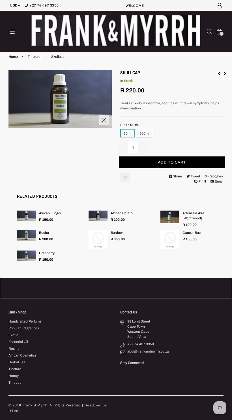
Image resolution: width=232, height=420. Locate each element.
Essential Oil (18, 342)
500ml (144, 133)
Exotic (13, 335)
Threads (14, 383)
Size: (129, 125)
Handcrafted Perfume (25, 321)
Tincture (34, 57)
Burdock (117, 233)
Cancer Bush (192, 233)
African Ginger (50, 213)
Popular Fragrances (23, 328)
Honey (13, 376)
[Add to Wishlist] (125, 178)
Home (13, 57)
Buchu (44, 233)
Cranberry (47, 253)
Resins (13, 349)
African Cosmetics (22, 355)
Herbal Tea (16, 362)
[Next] (225, 73)
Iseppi (14, 410)
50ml (128, 133)
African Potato (122, 213)
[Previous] (219, 73)
